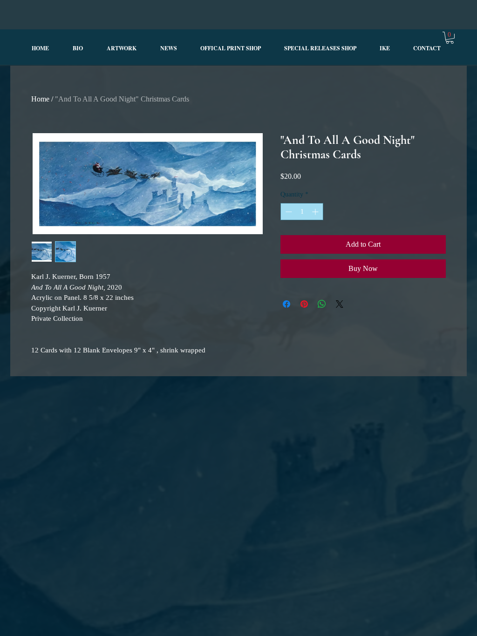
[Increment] (316, 211)
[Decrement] (287, 211)
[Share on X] (339, 304)
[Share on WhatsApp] (321, 304)
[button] (450, 38)
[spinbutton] (301, 211)
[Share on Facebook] (286, 304)
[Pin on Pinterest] (304, 304)
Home (40, 99)
